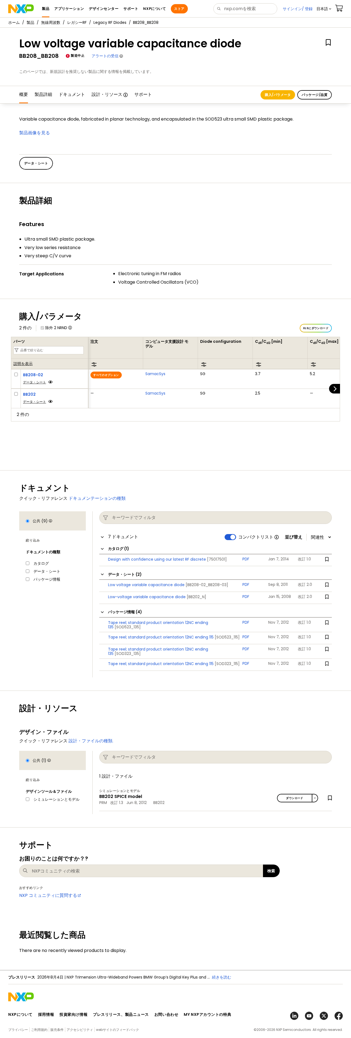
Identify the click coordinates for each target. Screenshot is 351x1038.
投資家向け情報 (73, 1014)
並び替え (293, 537)
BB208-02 (33, 375)
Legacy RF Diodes (110, 22)
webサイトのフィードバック (117, 1029)
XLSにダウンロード (316, 328)
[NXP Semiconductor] (21, 8)
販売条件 (57, 1029)
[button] (323, 9)
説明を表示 (23, 363)
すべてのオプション (106, 375)
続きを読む (221, 977)
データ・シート (34, 382)
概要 (23, 94)
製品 (30, 22)
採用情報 (46, 1014)
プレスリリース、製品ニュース (121, 1014)
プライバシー (18, 1029)
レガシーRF (77, 22)
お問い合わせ (166, 1014)
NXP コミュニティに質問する (48, 895)
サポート (143, 94)
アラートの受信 (105, 56)
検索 (271, 871)
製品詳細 (43, 94)
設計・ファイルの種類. (91, 741)
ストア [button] (179, 8)
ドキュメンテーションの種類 (97, 498)
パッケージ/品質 (314, 94)
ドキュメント (72, 94)
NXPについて (20, 1014)
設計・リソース (107, 94)
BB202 (29, 394)
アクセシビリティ (80, 1029)
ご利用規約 (39, 1029)
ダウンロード (294, 798)
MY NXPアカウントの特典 (207, 1014)
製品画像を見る (34, 133)
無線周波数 (50, 22)
